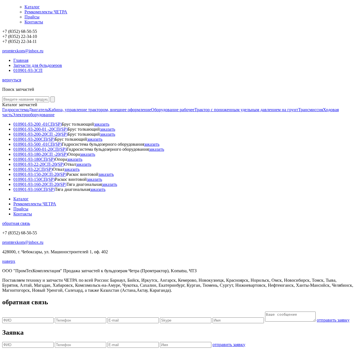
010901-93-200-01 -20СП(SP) (40, 129)
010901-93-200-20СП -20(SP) (40, 134)
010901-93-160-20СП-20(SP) (39, 184)
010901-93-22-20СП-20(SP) (38, 164)
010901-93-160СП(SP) (34, 189)
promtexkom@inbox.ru (22, 50)
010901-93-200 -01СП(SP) (37, 124)
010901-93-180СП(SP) (34, 159)
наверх (8, 261)
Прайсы (31, 16)
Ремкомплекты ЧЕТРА (45, 11)
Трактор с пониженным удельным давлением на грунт (246, 109)
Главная (20, 60)
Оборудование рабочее (172, 109)
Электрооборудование (33, 114)
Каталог (32, 6)
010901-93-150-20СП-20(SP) (39, 174)
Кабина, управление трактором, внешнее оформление (99, 109)
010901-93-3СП (28, 70)
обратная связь (16, 223)
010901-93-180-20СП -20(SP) (40, 154)
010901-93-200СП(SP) (34, 139)
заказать (101, 124)
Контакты (33, 22)
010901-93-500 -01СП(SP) (37, 144)
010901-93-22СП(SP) (33, 169)
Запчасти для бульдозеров (37, 65)
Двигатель (38, 109)
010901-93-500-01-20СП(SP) (39, 149)
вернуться (11, 79)
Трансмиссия (310, 109)
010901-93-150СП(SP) (34, 179)
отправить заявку (333, 320)
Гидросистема (15, 109)
